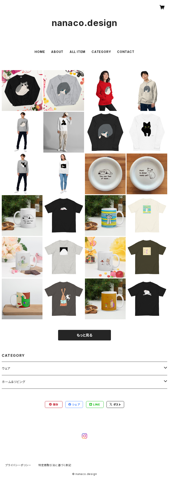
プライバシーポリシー (18, 465)
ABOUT (57, 52)
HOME (40, 52)
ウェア (6, 368)
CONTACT (125, 52)
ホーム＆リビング (13, 382)
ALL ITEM (77, 52)
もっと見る (84, 335)
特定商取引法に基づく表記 (54, 465)
